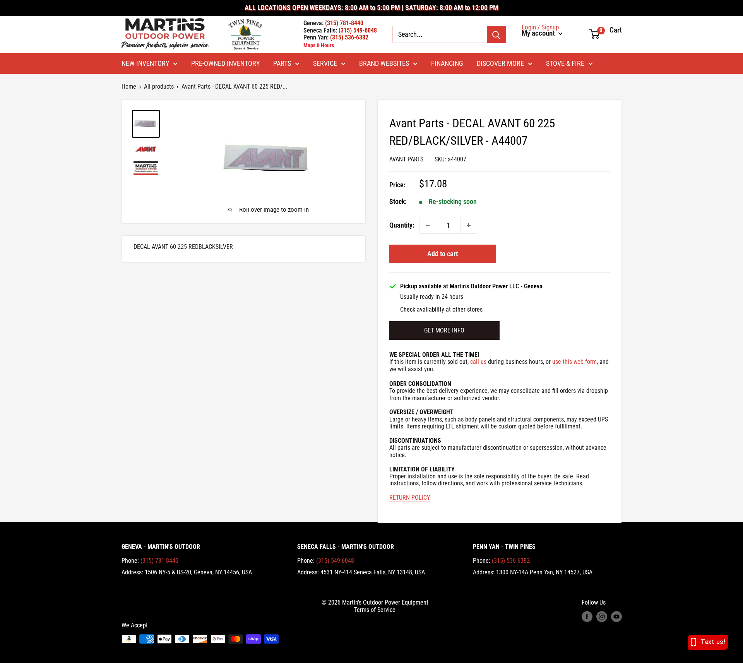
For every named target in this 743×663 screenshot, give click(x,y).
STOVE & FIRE (565, 63)
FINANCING (447, 63)
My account (539, 33)
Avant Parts (406, 159)
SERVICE (325, 63)
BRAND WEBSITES (384, 63)
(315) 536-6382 (511, 560)
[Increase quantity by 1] (469, 225)
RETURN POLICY (409, 497)
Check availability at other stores (441, 309)
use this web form (574, 361)
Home (129, 86)
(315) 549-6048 (335, 560)
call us (478, 361)
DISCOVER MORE (500, 63)
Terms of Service (374, 609)
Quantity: (401, 225)
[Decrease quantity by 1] (427, 225)
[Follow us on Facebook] (587, 616)
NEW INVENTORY (145, 63)
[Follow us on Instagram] (601, 616)
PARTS (282, 63)
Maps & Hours (318, 45)
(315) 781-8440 (159, 560)
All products (159, 86)
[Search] (496, 34)
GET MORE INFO (444, 330)
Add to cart (442, 254)
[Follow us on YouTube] (616, 616)
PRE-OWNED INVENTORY (225, 63)
